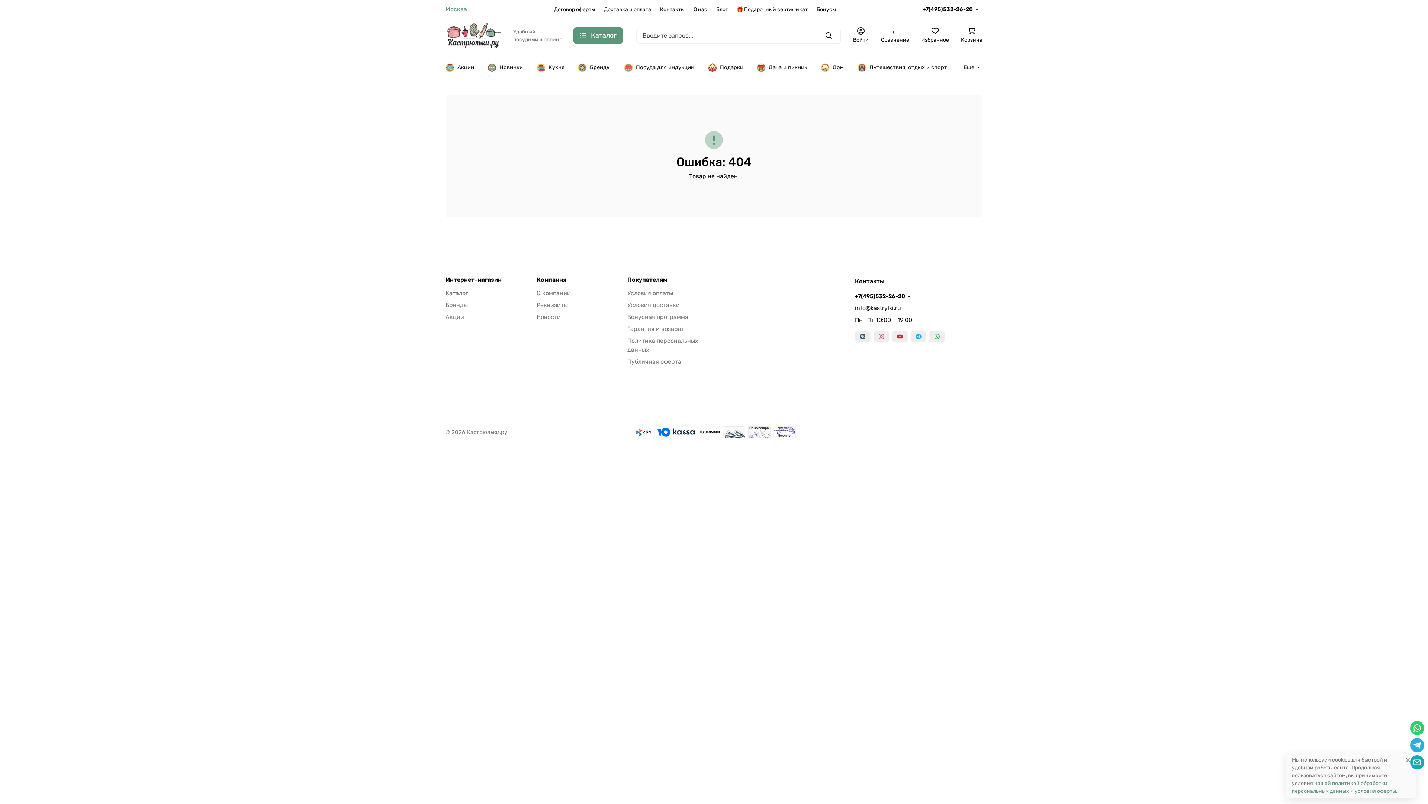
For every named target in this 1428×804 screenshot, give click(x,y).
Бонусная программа (657, 316)
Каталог (457, 293)
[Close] (1408, 760)
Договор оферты (574, 9)
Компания (551, 280)
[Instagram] (881, 336)
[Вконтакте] (863, 336)
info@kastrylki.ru (878, 308)
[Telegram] (918, 336)
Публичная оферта (654, 361)
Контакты (672, 9)
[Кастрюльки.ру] (473, 35)
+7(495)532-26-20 (948, 9)
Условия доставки (653, 305)
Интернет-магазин (474, 280)
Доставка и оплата (627, 9)
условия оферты (1375, 791)
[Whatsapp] (937, 336)
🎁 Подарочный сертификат (772, 9)
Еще (969, 67)
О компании (554, 293)
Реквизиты (552, 305)
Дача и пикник (788, 67)
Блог (722, 9)
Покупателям (647, 280)
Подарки (731, 67)
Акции (465, 67)
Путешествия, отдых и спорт (908, 67)
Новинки (511, 67)
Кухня (557, 67)
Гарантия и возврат (655, 328)
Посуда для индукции (665, 67)
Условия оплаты (650, 293)
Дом (838, 67)
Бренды (600, 67)
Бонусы (826, 9)
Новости (549, 316)
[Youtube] (900, 336)
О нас (700, 9)
